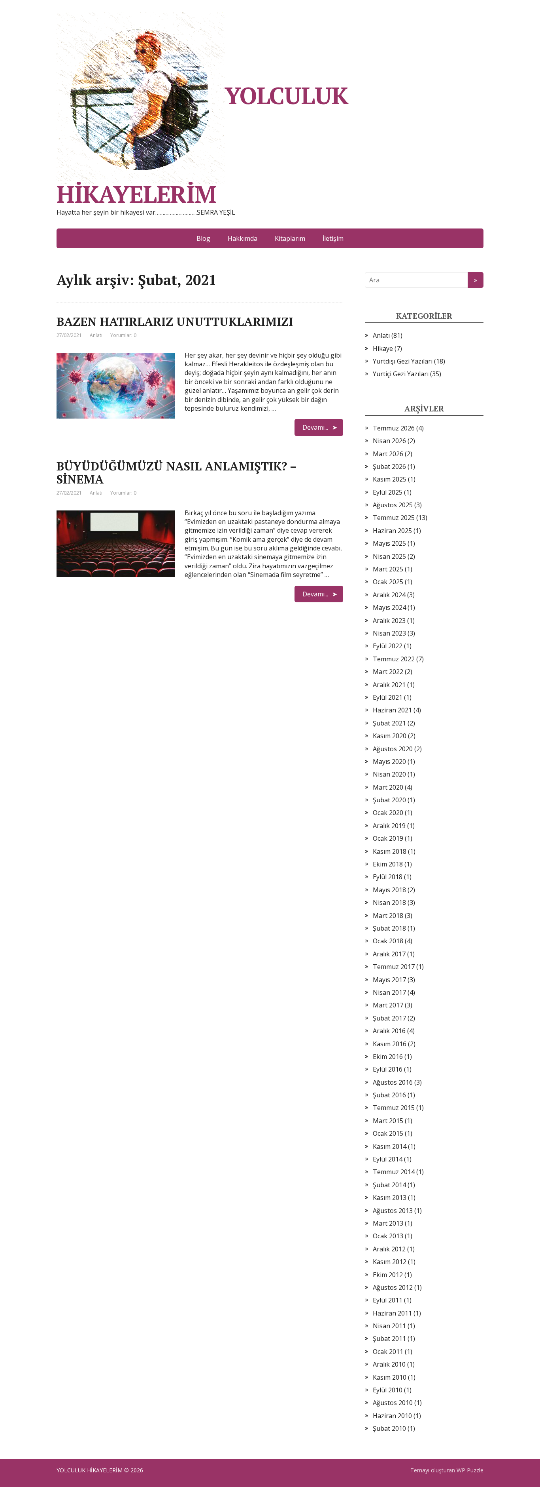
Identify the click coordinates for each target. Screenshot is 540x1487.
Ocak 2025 (388, 581)
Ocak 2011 (388, 1351)
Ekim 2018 (388, 864)
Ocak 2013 (388, 1236)
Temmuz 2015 (394, 1107)
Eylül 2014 (387, 1159)
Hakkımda (242, 238)
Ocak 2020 (388, 812)
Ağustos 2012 (393, 1287)
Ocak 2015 (388, 1133)
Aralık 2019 (389, 825)
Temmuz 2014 (394, 1171)
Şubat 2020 (389, 800)
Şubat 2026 (389, 466)
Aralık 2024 (389, 594)
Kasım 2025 (389, 479)
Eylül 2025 (387, 492)
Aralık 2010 (389, 1364)
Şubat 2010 (389, 1428)
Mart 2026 (388, 453)
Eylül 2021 (387, 697)
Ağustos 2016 (393, 1082)
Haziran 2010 (392, 1415)
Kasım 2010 (389, 1377)
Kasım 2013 (389, 1197)
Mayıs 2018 (389, 889)
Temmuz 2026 (394, 428)
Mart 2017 (388, 1005)
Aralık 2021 (389, 684)
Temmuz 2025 (394, 517)
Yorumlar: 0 (123, 335)
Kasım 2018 (389, 851)
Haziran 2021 (392, 710)
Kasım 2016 (389, 1044)
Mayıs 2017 (389, 979)
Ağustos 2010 (393, 1402)
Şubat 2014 (389, 1184)
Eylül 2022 (387, 646)
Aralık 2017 (389, 954)
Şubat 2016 (389, 1095)
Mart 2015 (388, 1120)
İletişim (333, 238)
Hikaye (383, 348)
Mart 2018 (388, 915)
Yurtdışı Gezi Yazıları (402, 361)
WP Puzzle (470, 1470)
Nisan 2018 (389, 902)
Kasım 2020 (389, 735)
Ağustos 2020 (393, 748)
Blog (203, 238)
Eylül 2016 (387, 1069)
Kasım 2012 (389, 1261)
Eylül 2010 (387, 1390)
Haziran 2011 (392, 1313)
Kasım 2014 (389, 1146)
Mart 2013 (388, 1223)
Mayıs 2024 (389, 607)
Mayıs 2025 (389, 543)
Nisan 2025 (389, 556)
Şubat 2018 (389, 928)
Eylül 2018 (387, 876)
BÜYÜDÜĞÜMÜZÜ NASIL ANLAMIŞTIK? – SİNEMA (176, 472)
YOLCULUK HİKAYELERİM (202, 142)
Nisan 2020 (389, 774)
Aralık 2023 (389, 620)
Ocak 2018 (388, 941)
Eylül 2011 (387, 1300)
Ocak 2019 (388, 838)
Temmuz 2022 (394, 659)
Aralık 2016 (389, 1030)
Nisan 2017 (389, 992)
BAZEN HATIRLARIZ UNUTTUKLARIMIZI (175, 321)
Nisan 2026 (389, 440)
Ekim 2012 (388, 1274)
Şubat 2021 (389, 723)
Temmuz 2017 (394, 966)
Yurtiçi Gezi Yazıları (401, 373)
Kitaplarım (290, 238)
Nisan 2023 (389, 633)
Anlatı (96, 335)
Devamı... (315, 427)
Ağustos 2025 (393, 505)
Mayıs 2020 (389, 761)
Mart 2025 (388, 569)
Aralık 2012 (389, 1249)
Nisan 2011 (389, 1325)
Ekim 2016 (388, 1056)
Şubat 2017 (389, 1018)
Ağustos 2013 (393, 1210)
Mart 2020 (388, 787)
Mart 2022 (388, 671)
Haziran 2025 (392, 530)
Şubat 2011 (389, 1338)
